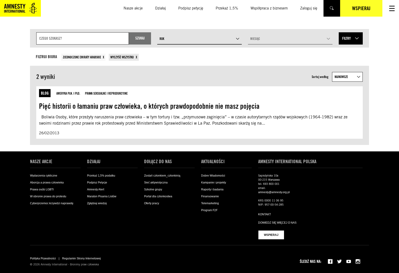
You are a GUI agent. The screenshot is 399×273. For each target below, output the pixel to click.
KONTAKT (264, 214)
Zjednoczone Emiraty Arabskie (82, 57)
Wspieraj (271, 235)
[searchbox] (82, 38)
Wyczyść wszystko (122, 57)
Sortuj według (320, 77)
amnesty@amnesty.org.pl (274, 192)
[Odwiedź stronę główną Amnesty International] (20, 8)
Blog (45, 93)
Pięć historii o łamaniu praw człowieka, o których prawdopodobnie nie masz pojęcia (149, 106)
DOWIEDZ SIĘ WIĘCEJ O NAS (277, 222)
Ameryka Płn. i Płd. (68, 93)
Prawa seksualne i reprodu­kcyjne (106, 93)
